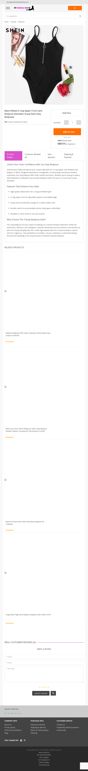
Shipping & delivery (38, 727)
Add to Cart (68, 131)
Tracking (34, 733)
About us (8, 724)
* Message (10, 668)
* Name (9, 657)
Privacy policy (9, 727)
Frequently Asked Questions (68, 727)
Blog (6, 733)
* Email (9, 663)
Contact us (61, 724)
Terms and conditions (12, 730)
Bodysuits (21, 22)
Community (61, 730)
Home (6, 22)
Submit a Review (40, 693)
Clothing (13, 22)
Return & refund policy (39, 730)
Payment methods (38, 724)
